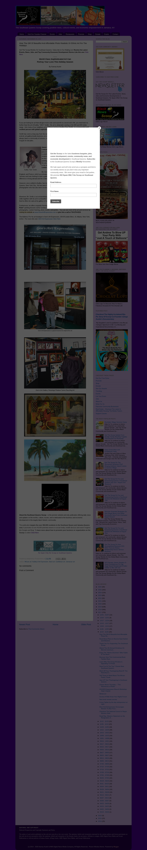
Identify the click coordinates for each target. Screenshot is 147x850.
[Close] (99, 128)
